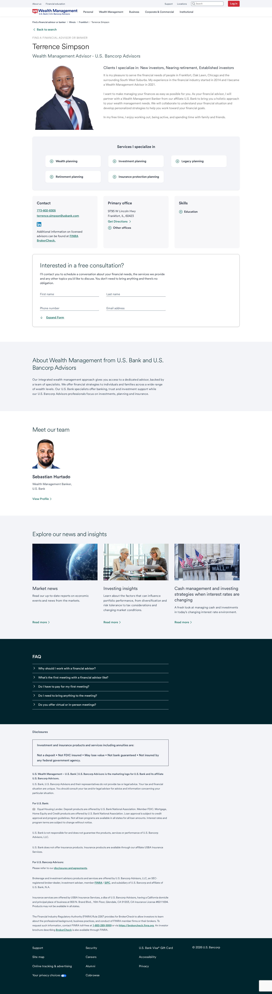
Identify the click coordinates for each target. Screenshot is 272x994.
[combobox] (207, 3)
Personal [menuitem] (88, 11)
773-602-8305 (46, 210)
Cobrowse (93, 975)
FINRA (98, 882)
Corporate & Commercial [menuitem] (159, 11)
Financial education (55, 4)
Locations (182, 4)
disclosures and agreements (70, 868)
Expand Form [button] (55, 317)
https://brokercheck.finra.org (136, 925)
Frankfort (83, 22)
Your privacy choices (46, 975)
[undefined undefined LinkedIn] (39, 224)
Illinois (72, 22)
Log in (233, 3)
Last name (113, 294)
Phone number (49, 308)
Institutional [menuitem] (186, 11)
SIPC (107, 882)
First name (47, 294)
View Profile (40, 499)
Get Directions (117, 221)
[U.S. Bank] (55, 12)
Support (169, 4)
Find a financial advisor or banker (49, 22)
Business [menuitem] (134, 11)
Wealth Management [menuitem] (111, 11)
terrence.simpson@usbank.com (58, 215)
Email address (115, 308)
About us (36, 4)
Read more (39, 622)
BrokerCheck (64, 929)
